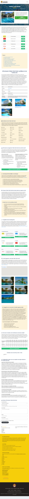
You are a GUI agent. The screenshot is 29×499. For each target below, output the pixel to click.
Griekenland (3, 461)
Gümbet (7, 280)
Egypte (3, 460)
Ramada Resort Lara (18, 107)
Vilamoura (6, 264)
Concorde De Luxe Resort (5, 116)
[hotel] (7, 17)
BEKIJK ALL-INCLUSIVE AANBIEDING (14, 169)
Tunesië (3, 464)
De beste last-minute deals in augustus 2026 (9, 60)
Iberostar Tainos (4, 226)
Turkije (11, 8)
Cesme (21, 280)
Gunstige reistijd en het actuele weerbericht (9, 64)
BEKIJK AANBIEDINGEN (8, 237)
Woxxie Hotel (4, 107)
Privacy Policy (19, 490)
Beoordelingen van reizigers (7, 66)
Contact (9, 490)
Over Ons (12, 490)
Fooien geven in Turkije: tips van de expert (7, 447)
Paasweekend (25, 177)
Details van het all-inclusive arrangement (9, 58)
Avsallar (18, 8)
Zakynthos (3, 264)
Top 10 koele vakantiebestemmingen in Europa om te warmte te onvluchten (11, 446)
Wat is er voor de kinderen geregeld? (8, 59)
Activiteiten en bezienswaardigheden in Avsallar (10, 63)
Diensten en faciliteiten (7, 57)
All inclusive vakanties (7, 8)
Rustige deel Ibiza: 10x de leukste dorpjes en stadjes (8, 450)
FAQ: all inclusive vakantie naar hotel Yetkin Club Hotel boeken (12, 65)
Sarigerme (21, 289)
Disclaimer (15, 490)
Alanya (8, 298)
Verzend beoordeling (5, 422)
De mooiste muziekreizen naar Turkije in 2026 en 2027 (9, 449)
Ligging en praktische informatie (8, 62)
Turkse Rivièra (15, 8)
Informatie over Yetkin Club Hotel (8, 57)
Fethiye (8, 289)
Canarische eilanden (4, 457)
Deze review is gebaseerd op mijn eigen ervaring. (8, 420)
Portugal (3, 458)
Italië (3, 459)
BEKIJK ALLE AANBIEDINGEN (14, 348)
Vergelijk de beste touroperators (8, 61)
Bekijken (23, 36)
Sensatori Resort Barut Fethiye (23, 226)
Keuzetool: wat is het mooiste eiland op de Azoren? (8, 445)
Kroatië (3, 463)
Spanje (3, 458)
